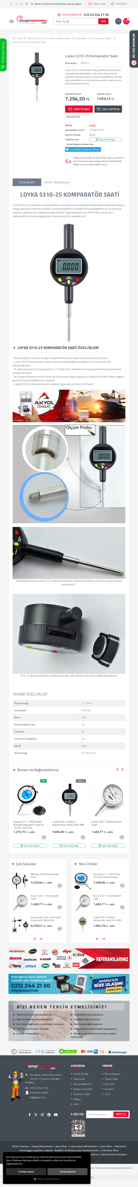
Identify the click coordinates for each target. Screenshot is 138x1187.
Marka (68, 125)
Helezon (94, 1154)
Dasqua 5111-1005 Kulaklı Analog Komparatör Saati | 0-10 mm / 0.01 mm (29, 824)
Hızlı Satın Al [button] (111, 109)
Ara (103, 21)
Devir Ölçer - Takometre (113, 1146)
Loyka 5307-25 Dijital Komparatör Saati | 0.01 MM (107, 899)
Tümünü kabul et (67, 1171)
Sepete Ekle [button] (82, 109)
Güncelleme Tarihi (74, 130)
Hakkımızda (79, 1079)
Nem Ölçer (61, 1146)
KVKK (76, 1104)
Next (122, 769)
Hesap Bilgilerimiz (83, 1084)
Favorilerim (121, 3)
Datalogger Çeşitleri (32, 1150)
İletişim (77, 1099)
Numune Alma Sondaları (114, 1154)
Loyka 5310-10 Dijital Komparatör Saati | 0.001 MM (68, 823)
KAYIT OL (121, 1114)
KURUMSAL (78, 1066)
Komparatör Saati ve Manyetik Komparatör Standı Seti (46, 897)
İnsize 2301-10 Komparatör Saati (107, 823)
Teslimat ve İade (82, 1094)
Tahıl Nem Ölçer (110, 1150)
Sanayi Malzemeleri (42, 1146)
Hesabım (109, 1089)
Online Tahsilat (81, 1074)
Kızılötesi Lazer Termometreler (82, 1150)
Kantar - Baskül (53, 1150)
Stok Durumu (72, 139)
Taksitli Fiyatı (104, 94)
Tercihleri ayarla (26, 1171)
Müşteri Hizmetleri (86, 14)
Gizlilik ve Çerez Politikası (48, 1179)
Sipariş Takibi (99, 3)
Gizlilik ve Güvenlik (83, 1089)
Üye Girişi (109, 1084)
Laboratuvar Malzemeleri (83, 1146)
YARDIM (107, 1066)
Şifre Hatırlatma (112, 1074)
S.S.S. (107, 1094)
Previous (117, 769)
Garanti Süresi (72, 134)
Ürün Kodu (70, 63)
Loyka (92, 125)
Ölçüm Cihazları (20, 1146)
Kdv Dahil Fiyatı (73, 94)
